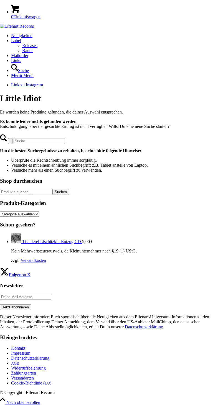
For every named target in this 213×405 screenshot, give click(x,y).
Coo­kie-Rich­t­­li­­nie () (31, 383)
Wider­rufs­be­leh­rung (28, 368)
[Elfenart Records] (17, 26)
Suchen (61, 192)
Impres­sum (20, 353)
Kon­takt (18, 348)
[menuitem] (112, 35)
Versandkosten (33, 260)
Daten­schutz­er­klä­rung (30, 358)
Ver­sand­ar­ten (22, 378)
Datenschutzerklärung (144, 326)
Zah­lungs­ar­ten (23, 373)
